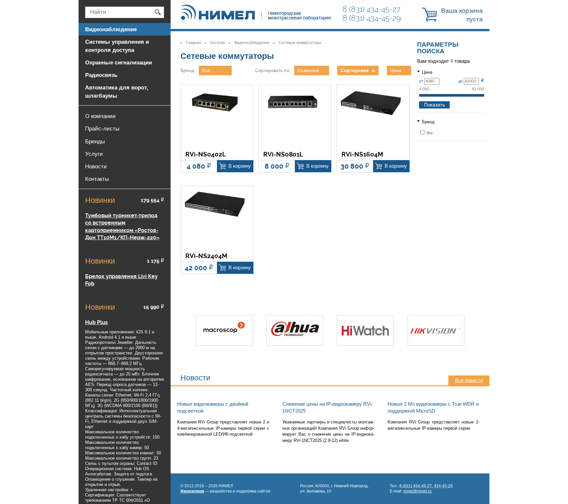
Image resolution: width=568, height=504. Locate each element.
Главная (193, 42)
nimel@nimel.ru (417, 491)
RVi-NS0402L (205, 154)
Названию (308, 70)
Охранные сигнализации (118, 62)
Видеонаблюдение (252, 42)
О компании (100, 116)
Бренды (95, 141)
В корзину (239, 166)
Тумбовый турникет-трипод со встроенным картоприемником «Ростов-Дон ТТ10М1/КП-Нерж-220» (122, 226)
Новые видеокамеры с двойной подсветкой (212, 407)
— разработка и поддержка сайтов (225, 491)
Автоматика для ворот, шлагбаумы (116, 91)
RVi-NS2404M (206, 256)
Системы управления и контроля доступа (117, 45)
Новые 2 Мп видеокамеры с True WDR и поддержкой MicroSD (433, 407)
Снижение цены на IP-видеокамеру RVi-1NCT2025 (327, 407)
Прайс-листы (102, 128)
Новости (96, 166)
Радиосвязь (101, 75)
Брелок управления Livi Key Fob (121, 280)
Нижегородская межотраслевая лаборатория (256, 15)
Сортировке (355, 70)
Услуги (94, 154)
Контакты (97, 179)
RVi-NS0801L (283, 154)
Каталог (217, 42)
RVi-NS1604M (362, 154)
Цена (395, 70)
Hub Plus (96, 322)
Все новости (469, 380)
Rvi (429, 133)
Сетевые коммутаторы (300, 42)
